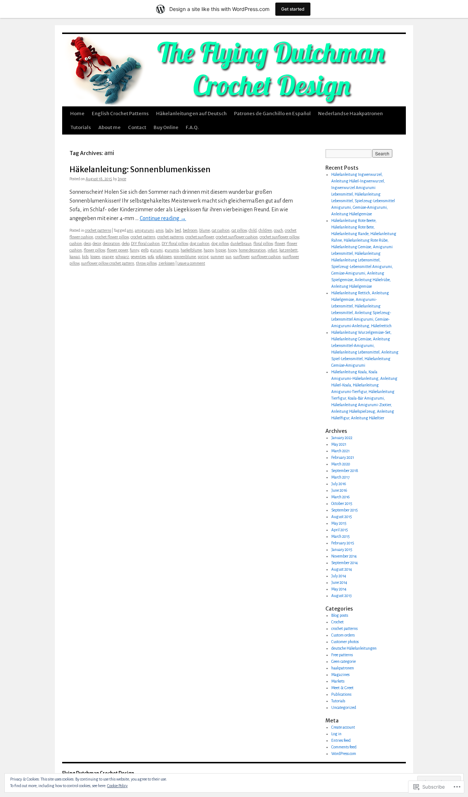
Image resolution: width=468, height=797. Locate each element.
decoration (111, 243)
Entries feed (341, 740)
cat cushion (221, 230)
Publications (341, 694)
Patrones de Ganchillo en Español (272, 113)
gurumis (172, 250)
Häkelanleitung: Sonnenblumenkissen (140, 169)
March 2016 (340, 497)
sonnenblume (185, 256)
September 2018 (344, 470)
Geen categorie (343, 661)
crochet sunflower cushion (237, 237)
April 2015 (339, 530)
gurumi (156, 250)
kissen (95, 256)
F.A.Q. (192, 127)
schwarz (122, 256)
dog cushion (200, 243)
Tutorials (80, 127)
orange (108, 256)
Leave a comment (191, 263)
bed (178, 230)
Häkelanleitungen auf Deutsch (191, 113)
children (265, 230)
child (253, 230)
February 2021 (342, 457)
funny (134, 250)
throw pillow (146, 263)
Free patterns (342, 655)
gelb (144, 250)
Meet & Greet (342, 687)
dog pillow (220, 243)
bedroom (190, 230)
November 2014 (344, 556)
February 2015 (342, 543)
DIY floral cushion (145, 243)
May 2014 (339, 589)
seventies (138, 256)
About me (109, 127)
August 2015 (341, 516)
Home (77, 113)
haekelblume (191, 250)
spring (203, 256)
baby (169, 230)
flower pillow (94, 250)
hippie (220, 250)
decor (97, 243)
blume (204, 230)
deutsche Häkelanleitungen (354, 648)
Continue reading (163, 218)
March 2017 (340, 477)
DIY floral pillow (175, 243)
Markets (337, 681)
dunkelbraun (241, 243)
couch (278, 230)
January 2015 (341, 549)
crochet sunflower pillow (279, 237)
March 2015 (340, 536)
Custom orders (343, 635)
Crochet (337, 622)
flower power (117, 250)
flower (280, 243)
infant (273, 250)
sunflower (241, 256)
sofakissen (164, 256)
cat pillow (239, 230)
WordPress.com (343, 753)
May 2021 (338, 444)
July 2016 (338, 483)
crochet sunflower (199, 237)
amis (159, 230)
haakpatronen (342, 668)
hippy (232, 250)
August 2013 (341, 595)
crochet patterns (98, 230)
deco (87, 243)
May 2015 (339, 523)
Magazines (340, 674)
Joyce (122, 179)
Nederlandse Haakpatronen (350, 113)
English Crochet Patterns (120, 113)
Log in (336, 734)
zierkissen (166, 263)
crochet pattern (143, 237)
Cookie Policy (117, 785)
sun (228, 256)
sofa (151, 256)
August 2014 (341, 569)
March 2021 (340, 451)
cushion (75, 243)
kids (85, 256)
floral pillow (263, 243)
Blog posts (339, 615)
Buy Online (166, 127)
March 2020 (340, 464)
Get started (293, 9)
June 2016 (339, 490)
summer (217, 256)
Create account (343, 727)
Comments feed (343, 747)
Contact (137, 127)
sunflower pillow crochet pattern (107, 263)
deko (125, 243)
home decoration (252, 250)
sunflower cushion (266, 256)
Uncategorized (343, 707)
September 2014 (344, 562)
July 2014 (338, 576)
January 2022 (341, 437)
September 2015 (344, 510)
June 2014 (339, 582)
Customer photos (345, 641)
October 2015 (341, 503)
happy (209, 250)
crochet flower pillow (112, 237)
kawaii (74, 256)
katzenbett (288, 250)
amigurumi (144, 230)
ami (130, 230)
